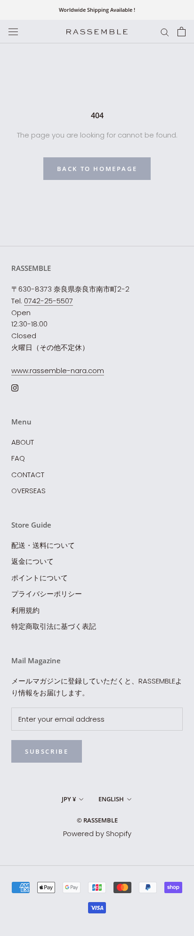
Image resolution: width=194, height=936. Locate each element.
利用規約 (25, 610)
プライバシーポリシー (46, 594)
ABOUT (22, 442)
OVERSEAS (28, 491)
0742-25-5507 (48, 301)
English (111, 799)
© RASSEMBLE (97, 820)
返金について (32, 561)
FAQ (18, 458)
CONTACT (27, 475)
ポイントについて (39, 578)
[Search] (165, 31)
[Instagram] (14, 387)
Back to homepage (97, 168)
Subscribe (46, 751)
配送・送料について (43, 545)
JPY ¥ (69, 799)
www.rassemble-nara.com (57, 370)
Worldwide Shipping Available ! (97, 9)
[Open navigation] (13, 31)
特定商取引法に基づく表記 (53, 626)
